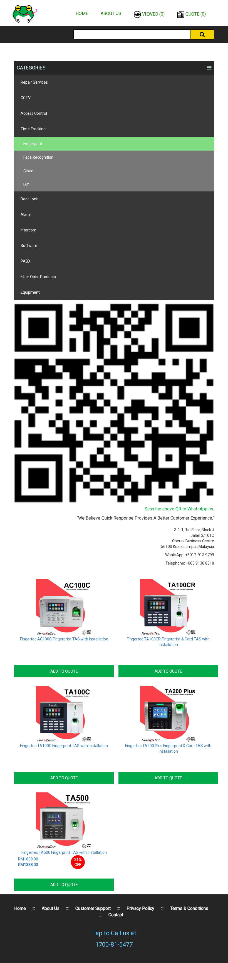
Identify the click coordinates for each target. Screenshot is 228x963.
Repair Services (34, 82)
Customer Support (93, 908)
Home (20, 908)
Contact (115, 914)
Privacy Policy (140, 908)
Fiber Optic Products (38, 277)
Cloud (28, 171)
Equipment (30, 292)
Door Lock (29, 199)
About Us (51, 908)
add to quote (64, 671)
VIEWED (153, 14)
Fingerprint (32, 143)
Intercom (28, 230)
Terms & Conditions (189, 908)
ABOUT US (111, 13)
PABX (26, 261)
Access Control (34, 113)
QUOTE (195, 14)
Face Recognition (38, 157)
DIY (26, 184)
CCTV (26, 98)
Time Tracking (33, 129)
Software (29, 245)
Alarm (26, 214)
